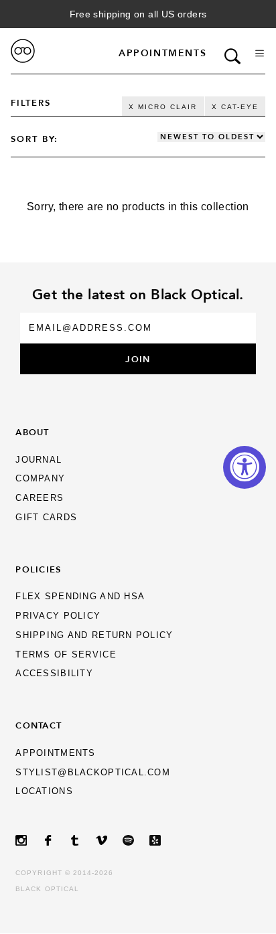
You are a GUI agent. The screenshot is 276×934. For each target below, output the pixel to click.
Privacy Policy (57, 616)
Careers (39, 498)
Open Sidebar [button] (259, 53)
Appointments (162, 53)
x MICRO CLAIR (163, 106)
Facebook (55, 840)
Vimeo (109, 840)
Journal (38, 460)
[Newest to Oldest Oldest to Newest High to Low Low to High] (211, 137)
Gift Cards (46, 517)
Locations (44, 791)
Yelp (162, 840)
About (32, 431)
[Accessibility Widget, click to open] (244, 467)
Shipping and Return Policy (94, 635)
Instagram (28, 840)
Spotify (136, 840)
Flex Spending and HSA (80, 596)
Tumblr (82, 840)
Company (40, 478)
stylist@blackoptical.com (92, 772)
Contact (38, 725)
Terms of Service (65, 654)
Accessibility (54, 673)
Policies (38, 569)
